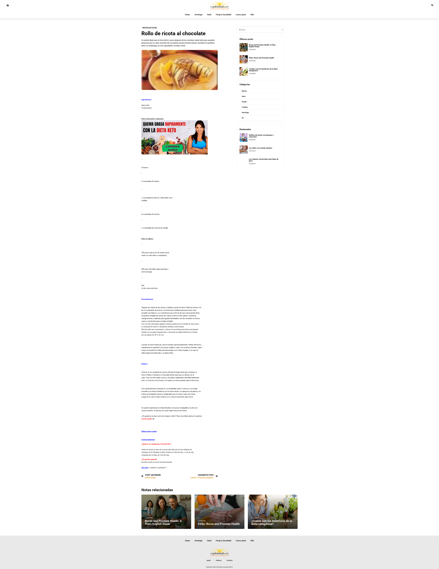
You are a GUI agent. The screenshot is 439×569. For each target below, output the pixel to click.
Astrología (198, 15)
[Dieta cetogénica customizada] (174, 154)
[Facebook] (8, 5)
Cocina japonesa (148, 440)
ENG (252, 15)
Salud (209, 15)
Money (244, 91)
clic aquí (144, 468)
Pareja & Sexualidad (223, 15)
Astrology (245, 112)
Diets (244, 96)
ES (243, 118)
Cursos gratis (241, 15)
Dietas (187, 15)
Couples (245, 107)
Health (244, 102)
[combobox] (260, 29)
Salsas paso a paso (149, 431)
